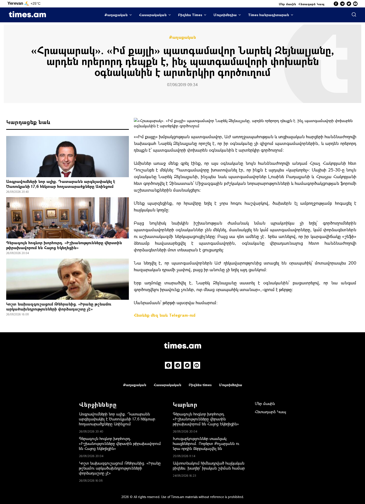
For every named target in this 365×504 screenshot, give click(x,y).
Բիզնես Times (190, 14)
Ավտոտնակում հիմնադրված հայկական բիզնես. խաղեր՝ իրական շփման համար (209, 465)
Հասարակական (153, 14)
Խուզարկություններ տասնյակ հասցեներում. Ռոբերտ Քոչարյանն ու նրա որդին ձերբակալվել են (206, 443)
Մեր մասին (287, 4)
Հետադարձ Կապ (311, 4)
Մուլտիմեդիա (225, 14)
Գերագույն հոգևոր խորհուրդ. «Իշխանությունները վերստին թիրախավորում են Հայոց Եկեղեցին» (64, 245)
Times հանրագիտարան (268, 14)
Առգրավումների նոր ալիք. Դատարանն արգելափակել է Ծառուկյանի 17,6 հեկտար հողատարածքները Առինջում (60, 184)
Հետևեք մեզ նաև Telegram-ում (164, 315)
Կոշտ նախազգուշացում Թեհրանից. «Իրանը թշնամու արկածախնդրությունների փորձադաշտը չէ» (58, 306)
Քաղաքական (116, 14)
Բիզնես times (200, 384)
